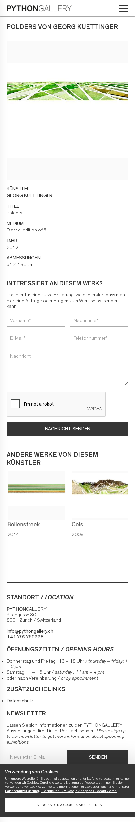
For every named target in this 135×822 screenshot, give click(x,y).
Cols (76, 525)
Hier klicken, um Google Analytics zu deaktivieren (79, 791)
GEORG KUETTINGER (29, 195)
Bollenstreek (23, 525)
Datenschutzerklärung (22, 791)
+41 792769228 (25, 636)
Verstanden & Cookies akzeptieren (69, 805)
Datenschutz (20, 700)
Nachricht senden (67, 428)
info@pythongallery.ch (30, 631)
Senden (98, 757)
